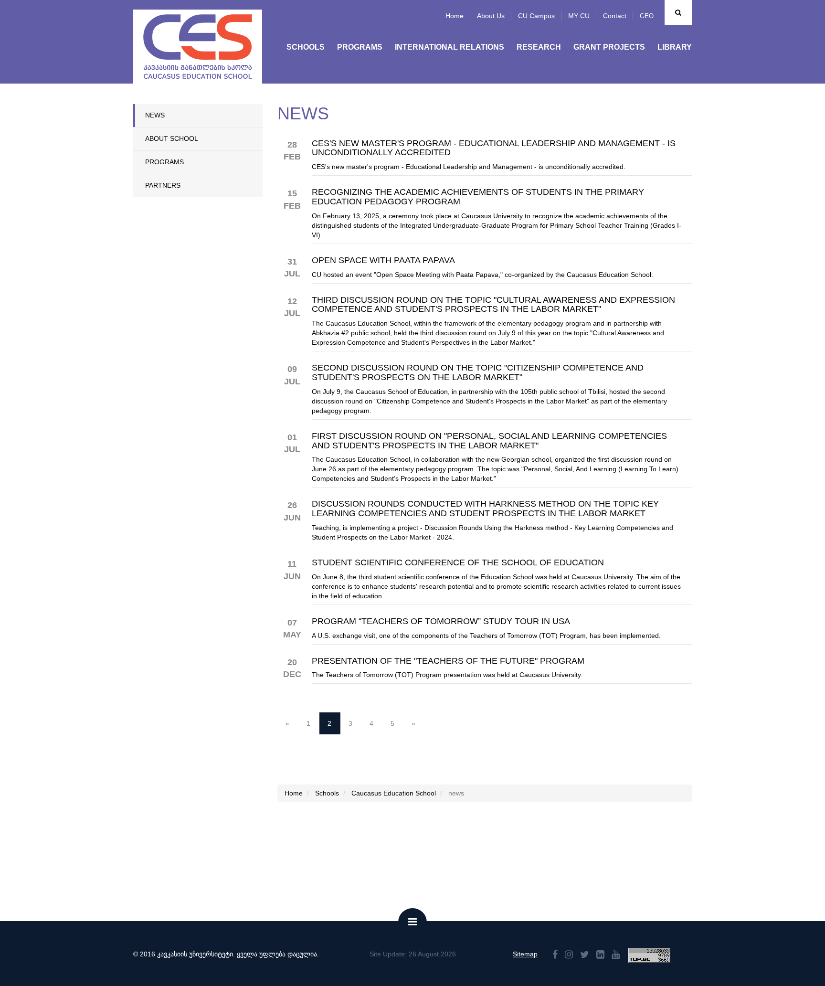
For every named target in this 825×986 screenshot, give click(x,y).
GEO (647, 16)
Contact (614, 16)
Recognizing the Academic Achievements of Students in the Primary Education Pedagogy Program (478, 197)
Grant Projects (609, 47)
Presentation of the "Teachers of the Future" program (448, 661)
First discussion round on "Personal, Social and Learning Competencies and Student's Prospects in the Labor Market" (489, 441)
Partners (162, 185)
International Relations (449, 47)
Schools (305, 47)
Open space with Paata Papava (383, 260)
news (155, 115)
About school (171, 138)
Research (539, 47)
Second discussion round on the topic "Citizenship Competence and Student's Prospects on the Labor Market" (478, 372)
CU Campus (536, 16)
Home (454, 16)
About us (491, 16)
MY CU (579, 16)
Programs (359, 47)
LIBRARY (674, 47)
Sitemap (525, 954)
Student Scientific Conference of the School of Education (458, 562)
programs (164, 162)
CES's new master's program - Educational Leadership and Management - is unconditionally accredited (494, 148)
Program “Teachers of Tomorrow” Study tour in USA (441, 621)
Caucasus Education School (393, 793)
